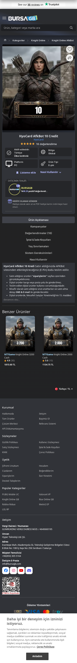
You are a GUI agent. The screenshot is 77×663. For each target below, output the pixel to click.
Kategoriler (19, 40)
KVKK (4, 452)
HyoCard (39, 139)
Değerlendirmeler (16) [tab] (38, 233)
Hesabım (43, 465)
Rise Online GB (46, 499)
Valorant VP (44, 494)
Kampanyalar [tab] (38, 226)
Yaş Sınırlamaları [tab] (38, 246)
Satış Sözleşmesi (10, 447)
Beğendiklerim (46, 470)
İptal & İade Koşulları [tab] (38, 239)
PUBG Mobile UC (10, 494)
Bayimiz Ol (44, 418)
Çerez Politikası (46, 452)
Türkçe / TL (64, 388)
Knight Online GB (10, 499)
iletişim (42, 413)
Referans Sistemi (47, 423)
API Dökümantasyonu (13, 428)
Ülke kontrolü (21, 156)
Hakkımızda (8, 413)
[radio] (22, 143)
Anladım (37, 656)
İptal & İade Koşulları (49, 447)
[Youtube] (21, 570)
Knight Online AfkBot (63, 40)
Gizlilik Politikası (10, 442)
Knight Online (38, 40)
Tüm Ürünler (8, 418)
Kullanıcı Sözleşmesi (49, 442)
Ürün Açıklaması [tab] (38, 219)
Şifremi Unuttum (10, 465)
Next (74, 336)
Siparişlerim (8, 475)
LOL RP (5, 509)
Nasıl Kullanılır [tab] (38, 259)
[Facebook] (5, 570)
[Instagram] (13, 570)
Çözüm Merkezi (10, 423)
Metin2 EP (44, 504)
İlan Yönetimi (45, 475)
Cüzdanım (7, 470)
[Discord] (29, 570)
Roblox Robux (8, 504)
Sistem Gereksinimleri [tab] (38, 252)
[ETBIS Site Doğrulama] (36, 585)
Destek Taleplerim (11, 480)
